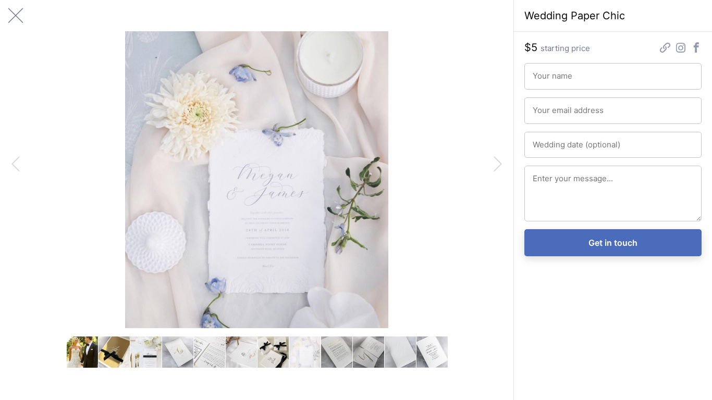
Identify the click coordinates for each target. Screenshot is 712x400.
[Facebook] (696, 48)
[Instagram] (681, 48)
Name (541, 71)
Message (545, 174)
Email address (552, 105)
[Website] (665, 48)
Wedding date (552, 140)
